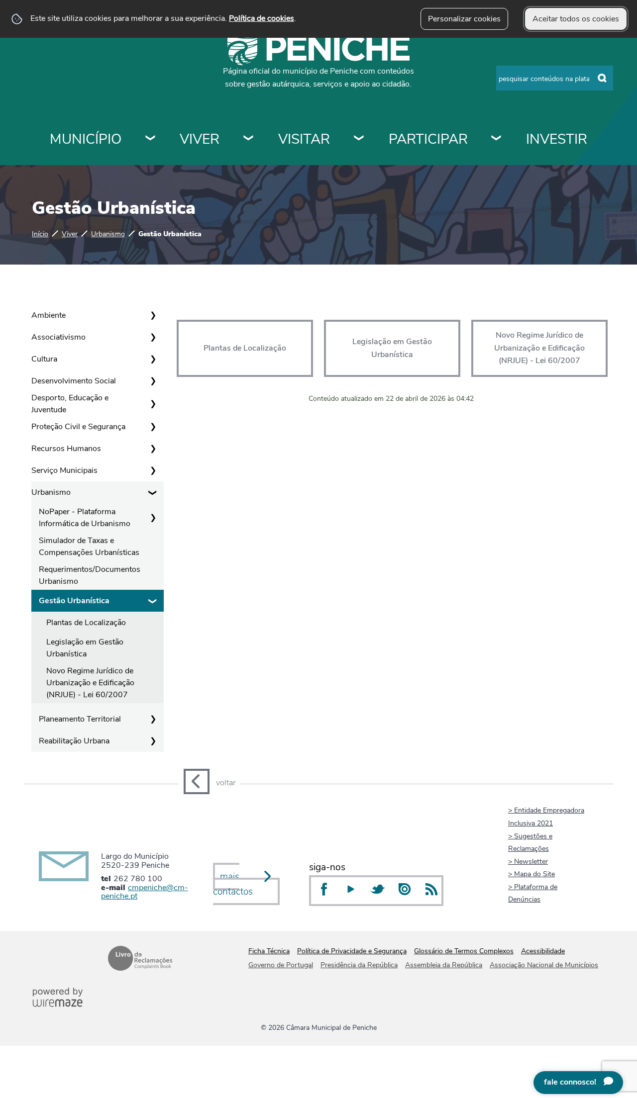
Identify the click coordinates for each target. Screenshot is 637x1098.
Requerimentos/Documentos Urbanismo (89, 575)
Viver (199, 139)
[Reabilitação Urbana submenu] (153, 741)
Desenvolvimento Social (73, 380)
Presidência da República (359, 965)
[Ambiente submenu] (153, 315)
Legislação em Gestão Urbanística (84, 648)
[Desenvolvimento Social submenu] (153, 381)
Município (85, 139)
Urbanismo (108, 234)
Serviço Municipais (64, 470)
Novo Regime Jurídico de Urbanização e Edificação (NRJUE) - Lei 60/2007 (90, 682)
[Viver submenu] (249, 139)
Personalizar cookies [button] (464, 18)
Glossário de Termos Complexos (464, 951)
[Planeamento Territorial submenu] (153, 719)
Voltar (225, 782)
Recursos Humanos (66, 448)
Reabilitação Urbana (74, 740)
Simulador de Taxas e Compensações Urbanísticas (89, 546)
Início (40, 234)
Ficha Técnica (269, 951)
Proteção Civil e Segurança (78, 426)
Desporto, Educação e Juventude (69, 403)
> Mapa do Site (531, 874)
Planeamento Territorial (80, 719)
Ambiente (48, 315)
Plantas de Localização (86, 622)
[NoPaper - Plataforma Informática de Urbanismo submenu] (153, 517)
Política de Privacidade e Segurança (352, 951)
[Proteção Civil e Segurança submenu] (153, 427)
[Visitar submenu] (359, 139)
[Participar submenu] (497, 139)
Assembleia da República (443, 965)
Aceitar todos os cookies (575, 18)
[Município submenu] (151, 139)
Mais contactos (233, 884)
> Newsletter (528, 861)
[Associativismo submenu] (153, 337)
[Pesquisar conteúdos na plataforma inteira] (602, 79)
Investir (556, 139)
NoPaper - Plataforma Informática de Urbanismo (84, 517)
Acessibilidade (543, 951)
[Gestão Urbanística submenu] (153, 601)
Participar (428, 139)
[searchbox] (554, 78)
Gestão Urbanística (74, 600)
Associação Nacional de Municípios (544, 965)
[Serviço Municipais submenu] (153, 470)
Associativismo (58, 337)
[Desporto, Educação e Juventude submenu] (153, 404)
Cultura (44, 359)
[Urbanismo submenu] (153, 492)
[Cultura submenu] (153, 359)
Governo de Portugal (280, 965)
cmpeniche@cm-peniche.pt (144, 892)
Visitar (304, 139)
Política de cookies (261, 18)
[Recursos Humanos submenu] (153, 448)
